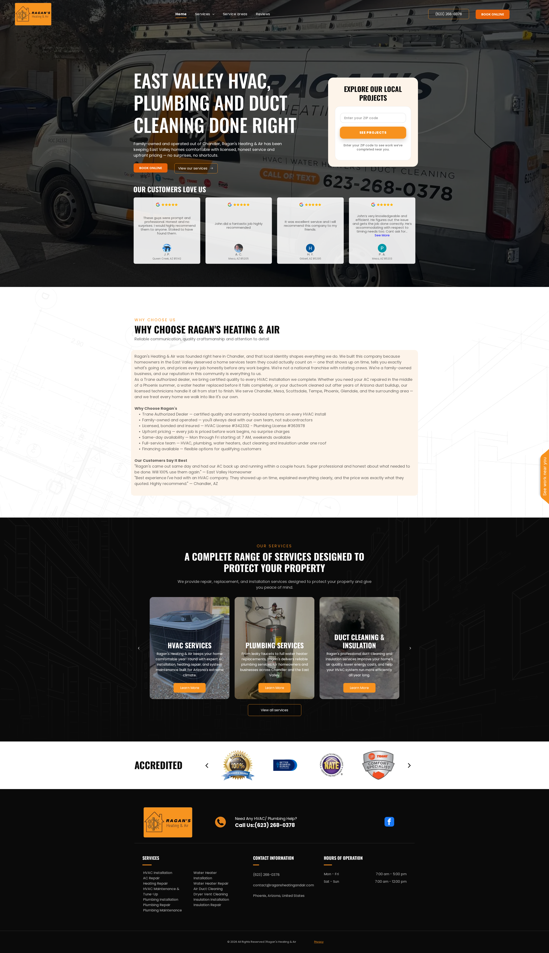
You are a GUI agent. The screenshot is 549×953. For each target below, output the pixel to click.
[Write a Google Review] (158, 205)
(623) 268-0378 (275, 825)
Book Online (492, 14)
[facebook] (389, 822)
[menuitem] (181, 14)
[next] (410, 648)
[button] (412, 230)
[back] (138, 648)
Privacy (319, 942)
